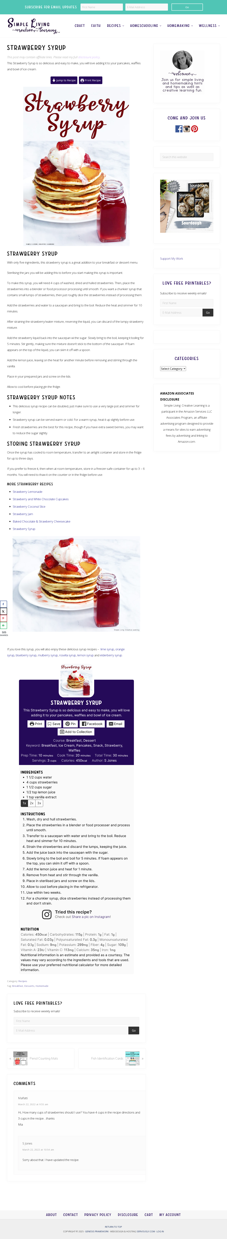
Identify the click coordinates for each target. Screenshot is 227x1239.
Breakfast (17, 985)
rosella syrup (67, 655)
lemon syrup (85, 655)
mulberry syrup (48, 655)
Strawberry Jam (23, 514)
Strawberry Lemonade (27, 492)
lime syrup (107, 649)
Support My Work (171, 258)
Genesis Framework (97, 1231)
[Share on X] (3, 611)
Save (56, 724)
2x (32, 803)
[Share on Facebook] (3, 604)
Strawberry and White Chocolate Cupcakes (41, 499)
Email (117, 724)
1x (24, 803)
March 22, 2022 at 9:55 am (33, 1104)
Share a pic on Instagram (91, 917)
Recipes (22, 981)
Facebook (94, 724)
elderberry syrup (111, 655)
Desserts (29, 985)
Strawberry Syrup (24, 529)
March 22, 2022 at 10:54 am (38, 1149)
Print (38, 724)
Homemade (42, 985)
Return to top (113, 1226)
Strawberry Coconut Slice (29, 506)
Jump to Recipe (66, 80)
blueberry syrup (26, 655)
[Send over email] (3, 625)
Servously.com (146, 1231)
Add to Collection (78, 732)
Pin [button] (73, 724)
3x (39, 803)
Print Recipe (92, 80)
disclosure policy (89, 57)
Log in (160, 1231)
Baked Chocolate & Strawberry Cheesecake (41, 521)
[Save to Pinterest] (3, 618)
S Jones (110, 760)
